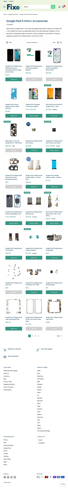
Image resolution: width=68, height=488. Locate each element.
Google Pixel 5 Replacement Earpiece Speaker (34, 249)
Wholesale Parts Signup (10, 370)
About (5, 1)
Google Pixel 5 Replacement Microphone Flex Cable (34, 283)
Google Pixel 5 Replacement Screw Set (13, 283)
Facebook (41, 443)
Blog (5, 379)
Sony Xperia (7, 459)
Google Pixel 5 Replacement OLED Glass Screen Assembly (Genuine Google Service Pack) (13, 69)
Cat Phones (40, 379)
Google (39, 387)
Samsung (40, 417)
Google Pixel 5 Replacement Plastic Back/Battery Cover (13, 213)
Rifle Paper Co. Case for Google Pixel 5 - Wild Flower (13, 142)
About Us (6, 373)
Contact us (7, 376)
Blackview (40, 376)
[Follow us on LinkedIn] (15, 477)
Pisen (38, 411)
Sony (38, 420)
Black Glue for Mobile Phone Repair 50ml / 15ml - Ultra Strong (54, 213)
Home (5, 14)
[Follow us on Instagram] (8, 477)
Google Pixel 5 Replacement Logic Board (54, 318)
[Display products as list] (61, 42)
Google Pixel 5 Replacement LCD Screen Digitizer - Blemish (34, 68)
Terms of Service (8, 387)
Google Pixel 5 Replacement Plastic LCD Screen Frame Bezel (34, 319)
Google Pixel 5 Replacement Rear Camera (34, 142)
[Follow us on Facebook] (5, 477)
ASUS (5, 451)
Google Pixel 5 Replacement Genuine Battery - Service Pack (34, 177)
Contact (11, 1)
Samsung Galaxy (9, 445)
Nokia (38, 403)
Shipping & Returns (9, 384)
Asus (38, 373)
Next (58, 336)
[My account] (59, 7)
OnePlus (39, 409)
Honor (39, 392)
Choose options (34, 115)
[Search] (53, 7)
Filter (10, 42)
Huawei (39, 390)
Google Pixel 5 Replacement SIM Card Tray (34, 213)
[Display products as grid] (58, 42)
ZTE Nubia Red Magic (43, 431)
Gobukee (39, 384)
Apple (38, 370)
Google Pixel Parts (13, 14)
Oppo (38, 406)
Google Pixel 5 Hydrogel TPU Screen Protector (33, 105)
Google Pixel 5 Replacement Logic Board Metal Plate (13, 318)
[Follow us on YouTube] (11, 477)
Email (40, 440)
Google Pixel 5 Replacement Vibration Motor (54, 283)
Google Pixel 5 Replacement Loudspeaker (54, 249)
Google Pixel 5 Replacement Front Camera (13, 249)
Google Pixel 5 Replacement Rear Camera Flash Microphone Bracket (13, 177)
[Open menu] (4, 7)
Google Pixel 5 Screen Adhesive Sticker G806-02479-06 (12, 106)
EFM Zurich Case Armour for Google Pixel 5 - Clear (54, 105)
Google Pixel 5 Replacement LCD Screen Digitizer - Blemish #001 (54, 68)
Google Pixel (7, 448)
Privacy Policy (8, 381)
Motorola (39, 398)
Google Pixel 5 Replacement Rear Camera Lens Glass (54, 142)
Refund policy (7, 390)
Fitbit (38, 381)
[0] (63, 7)
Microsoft (39, 400)
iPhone (6, 440)
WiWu (39, 425)
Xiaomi (39, 428)
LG (38, 395)
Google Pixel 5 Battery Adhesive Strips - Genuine (53, 176)
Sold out (34, 79)
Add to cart (14, 79)
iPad (5, 442)
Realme (39, 414)
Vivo (38, 422)
